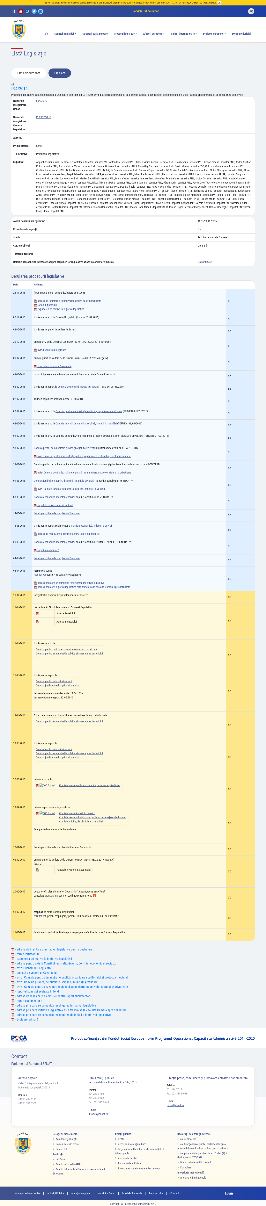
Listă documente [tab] (28, 73)
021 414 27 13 (174, 1089)
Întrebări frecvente (132, 1193)
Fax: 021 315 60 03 (177, 1093)
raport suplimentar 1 (48, 550)
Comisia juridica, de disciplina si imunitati (58, 685)
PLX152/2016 (43, 117)
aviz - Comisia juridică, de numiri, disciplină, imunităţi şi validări (71, 488)
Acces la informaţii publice (132, 1144)
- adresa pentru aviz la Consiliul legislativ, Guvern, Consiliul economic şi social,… (65, 963)
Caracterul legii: (22, 245)
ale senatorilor (188, 1139)
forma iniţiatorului (47, 305)
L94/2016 (19, 88)
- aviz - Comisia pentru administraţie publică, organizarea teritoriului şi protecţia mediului (71, 977)
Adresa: (17, 137)
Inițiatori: (18, 162)
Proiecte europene (213, 33)
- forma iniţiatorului (27, 954)
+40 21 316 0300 (27, 1103)
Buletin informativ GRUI (68, 1164)
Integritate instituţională (193, 1177)
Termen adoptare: (23, 253)
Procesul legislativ (124, 33)
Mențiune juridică (242, 33)
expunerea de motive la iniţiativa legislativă (60, 309)
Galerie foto (62, 1149)
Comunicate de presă (67, 1144)
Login (229, 1193)
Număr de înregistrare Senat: (19, 105)
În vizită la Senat (106, 1193)
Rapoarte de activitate (130, 1163)
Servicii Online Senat (146, 11)
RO (251, 11)
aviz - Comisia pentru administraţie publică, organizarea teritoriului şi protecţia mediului (84, 456)
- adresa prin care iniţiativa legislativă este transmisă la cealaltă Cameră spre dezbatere (70, 1010)
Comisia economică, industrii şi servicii (78, 386)
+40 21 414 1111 (27, 1099)
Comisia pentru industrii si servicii (54, 681)
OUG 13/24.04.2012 (175, 2)
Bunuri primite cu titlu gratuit (195, 1162)
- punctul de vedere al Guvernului (35, 973)
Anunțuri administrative (27, 1193)
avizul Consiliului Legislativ (51, 349)
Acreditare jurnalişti (66, 1139)
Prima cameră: (21, 145)
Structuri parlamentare (95, 33)
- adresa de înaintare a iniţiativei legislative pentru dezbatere (53, 949)
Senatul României (64, 33)
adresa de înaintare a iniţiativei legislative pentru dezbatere (69, 300)
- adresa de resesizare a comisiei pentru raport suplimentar (52, 996)
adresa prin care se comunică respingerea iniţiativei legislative (70, 582)
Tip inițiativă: (20, 153)
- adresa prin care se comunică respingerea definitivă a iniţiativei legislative (62, 1015)
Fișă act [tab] (59, 73)
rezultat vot (40, 574)
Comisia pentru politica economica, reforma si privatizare (66, 649)
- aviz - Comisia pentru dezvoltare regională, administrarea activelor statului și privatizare (71, 987)
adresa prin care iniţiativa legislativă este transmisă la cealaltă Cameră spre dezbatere (83, 587)
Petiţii (121, 1139)
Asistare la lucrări (127, 1158)
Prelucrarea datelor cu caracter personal (139, 1168)
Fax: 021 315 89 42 (99, 1102)
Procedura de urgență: (25, 229)
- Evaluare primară (26, 1019)
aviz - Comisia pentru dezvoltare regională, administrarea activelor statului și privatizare (84, 472)
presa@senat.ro (175, 1105)
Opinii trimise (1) (206, 262)
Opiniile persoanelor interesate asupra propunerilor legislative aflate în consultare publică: (64, 262)
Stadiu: (17, 237)
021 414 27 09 (96, 1094)
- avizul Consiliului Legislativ (32, 968)
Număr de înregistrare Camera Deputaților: (19, 123)
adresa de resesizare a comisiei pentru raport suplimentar (68, 533)
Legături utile (156, 1193)
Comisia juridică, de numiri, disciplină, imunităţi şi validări (86, 423)
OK (219, 2)
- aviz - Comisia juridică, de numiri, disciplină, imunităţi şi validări (55, 982)
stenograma (51, 895)
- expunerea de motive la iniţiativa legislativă (43, 959)
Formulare (185, 1167)
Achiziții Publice (55, 1193)
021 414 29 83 (96, 1098)
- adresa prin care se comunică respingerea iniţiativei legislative (55, 1005)
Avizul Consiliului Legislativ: (29, 221)
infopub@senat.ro (98, 1114)
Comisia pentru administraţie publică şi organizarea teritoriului (88, 411)
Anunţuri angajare (81, 1193)
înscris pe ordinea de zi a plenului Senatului (57, 513)
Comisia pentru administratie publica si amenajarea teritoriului (69, 653)
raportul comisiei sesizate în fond (55, 505)
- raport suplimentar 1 (28, 1001)
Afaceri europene (152, 33)
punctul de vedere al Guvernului (54, 366)
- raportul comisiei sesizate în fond (36, 991)
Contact (174, 1193)
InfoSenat (61, 1159)
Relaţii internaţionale (183, 33)
